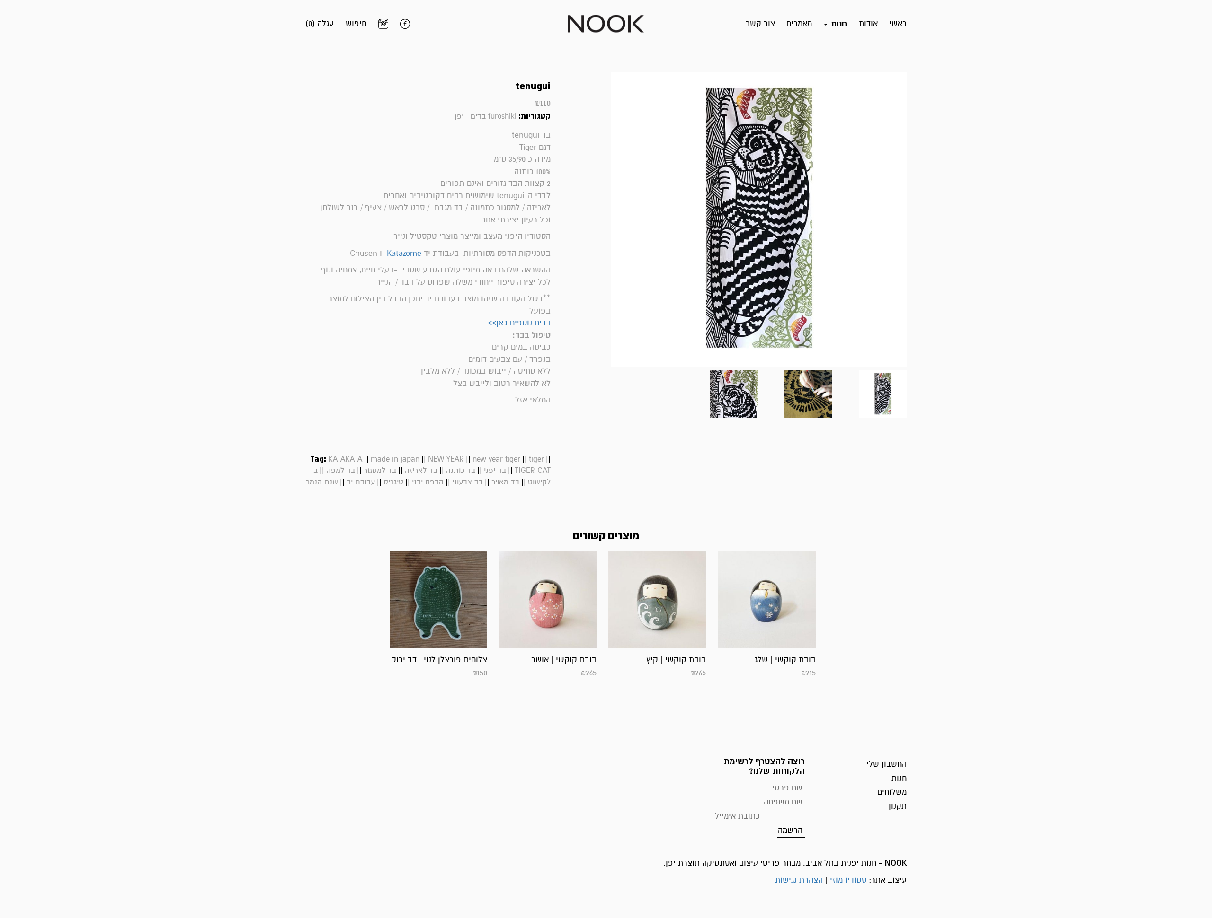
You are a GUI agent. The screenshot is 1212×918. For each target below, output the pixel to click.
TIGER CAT (533, 470)
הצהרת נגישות (799, 880)
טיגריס (393, 482)
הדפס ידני (428, 482)
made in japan (395, 459)
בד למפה (340, 470)
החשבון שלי (886, 764)
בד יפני (495, 470)
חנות (899, 778)
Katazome (404, 253)
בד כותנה (460, 470)
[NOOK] (606, 23)
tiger (536, 459)
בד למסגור (380, 470)
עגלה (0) (319, 23)
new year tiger (496, 459)
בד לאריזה (421, 470)
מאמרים (799, 23)
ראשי (898, 23)
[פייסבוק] (405, 23)
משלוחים (892, 792)
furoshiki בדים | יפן (485, 116)
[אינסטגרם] (383, 23)
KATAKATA (345, 459)
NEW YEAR (446, 459)
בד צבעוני (467, 482)
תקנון (898, 806)
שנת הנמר (322, 482)
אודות (868, 23)
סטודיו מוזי (848, 880)
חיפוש (356, 23)
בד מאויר (505, 482)
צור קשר (760, 23)
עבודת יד (361, 482)
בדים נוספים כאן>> (519, 323)
